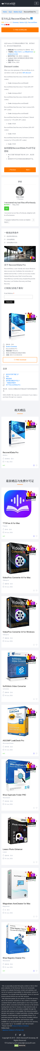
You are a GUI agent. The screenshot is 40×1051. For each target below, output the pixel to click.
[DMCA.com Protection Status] (20, 1045)
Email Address (9, 293)
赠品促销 (9, 378)
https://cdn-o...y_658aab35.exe (23, 52)
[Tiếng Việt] (6, 24)
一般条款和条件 (11, 383)
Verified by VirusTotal (13, 54)
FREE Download (20, 360)
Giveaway (16, 22)
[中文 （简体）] (8, 24)
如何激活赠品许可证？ (13, 381)
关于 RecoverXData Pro (13, 385)
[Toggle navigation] (36, 3)
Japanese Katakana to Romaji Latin (13, 1030)
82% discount (27, 73)
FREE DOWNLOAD (21, 30)
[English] (4, 24)
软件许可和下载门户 (12, 374)
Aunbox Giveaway (11, 346)
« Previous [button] (12, 170)
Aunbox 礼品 (23, 22)
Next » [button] (28, 170)
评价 (7, 376)
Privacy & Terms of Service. (20, 1026)
